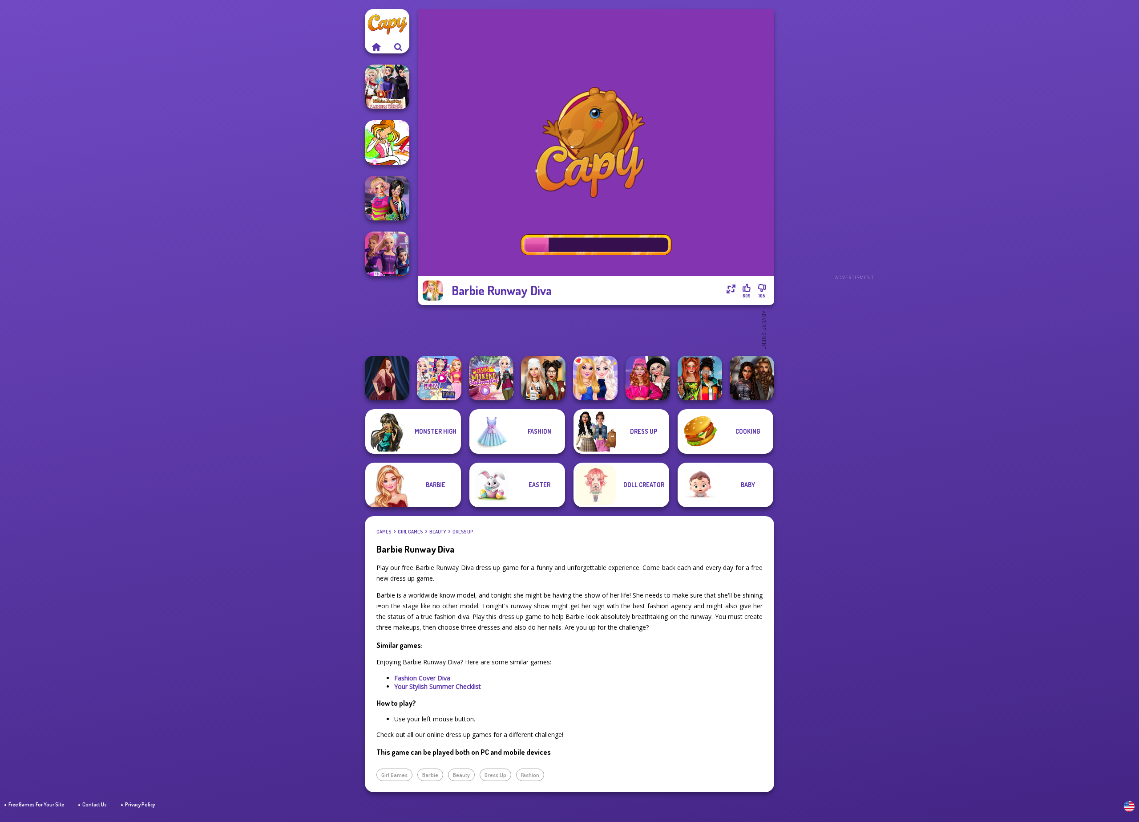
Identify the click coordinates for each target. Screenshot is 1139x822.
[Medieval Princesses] (752, 378)
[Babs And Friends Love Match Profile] (700, 378)
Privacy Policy (140, 804)
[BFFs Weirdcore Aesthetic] (387, 198)
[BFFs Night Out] (595, 378)
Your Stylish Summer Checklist (437, 686)
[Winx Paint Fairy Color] (387, 142)
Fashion (530, 774)
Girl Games (410, 532)
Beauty (437, 532)
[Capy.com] (376, 46)
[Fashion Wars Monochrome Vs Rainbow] (648, 378)
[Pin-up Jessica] (387, 378)
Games (383, 532)
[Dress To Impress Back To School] (543, 378)
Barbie (430, 774)
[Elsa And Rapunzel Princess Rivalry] (439, 378)
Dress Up (462, 532)
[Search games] (398, 46)
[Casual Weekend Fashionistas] (491, 378)
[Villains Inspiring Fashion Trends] (387, 87)
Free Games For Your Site (36, 804)
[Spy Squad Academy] (387, 254)
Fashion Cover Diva (422, 678)
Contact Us (94, 804)
